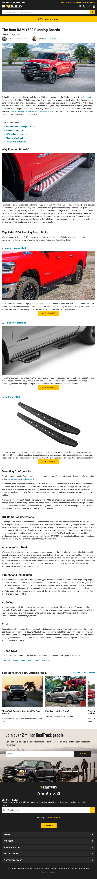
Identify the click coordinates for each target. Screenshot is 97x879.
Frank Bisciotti (50, 39)
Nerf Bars (8, 660)
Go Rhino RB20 (12, 397)
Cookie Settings (84, 868)
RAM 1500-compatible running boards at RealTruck (33, 111)
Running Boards (19, 660)
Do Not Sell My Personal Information (45, 868)
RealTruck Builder (88, 2)
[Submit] (92, 810)
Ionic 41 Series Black (15, 248)
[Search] (92, 12)
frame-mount (13, 479)
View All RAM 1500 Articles (83, 673)
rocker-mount (28, 479)
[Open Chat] (80, 6)
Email (8, 749)
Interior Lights (33, 660)
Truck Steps (46, 660)
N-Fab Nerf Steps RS (15, 322)
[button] (48, 834)
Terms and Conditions (49, 872)
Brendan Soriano (21, 39)
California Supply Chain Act (68, 868)
